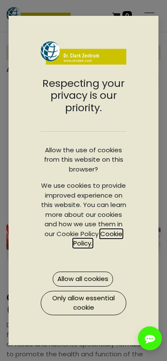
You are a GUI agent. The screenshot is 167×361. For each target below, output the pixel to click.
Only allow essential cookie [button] (83, 302)
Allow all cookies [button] (82, 278)
